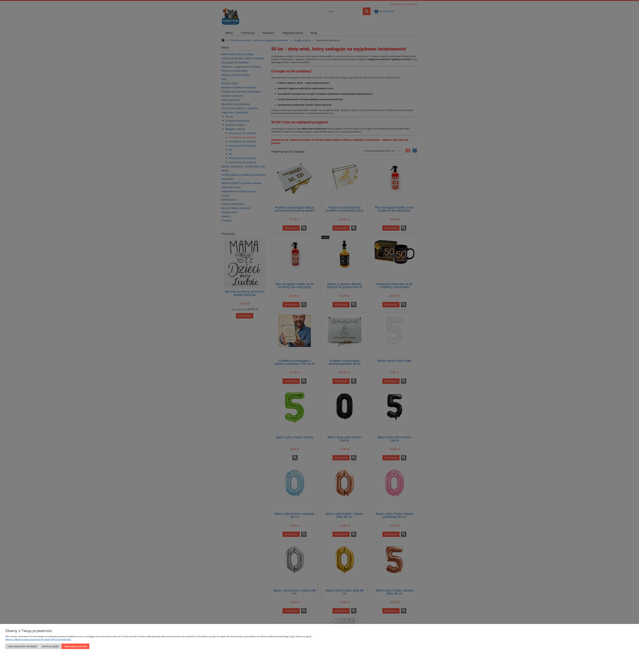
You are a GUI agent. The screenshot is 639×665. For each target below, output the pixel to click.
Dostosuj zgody (50, 646)
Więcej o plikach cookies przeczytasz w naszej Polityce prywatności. (38, 639)
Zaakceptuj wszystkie (75, 646)
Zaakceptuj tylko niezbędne (22, 646)
